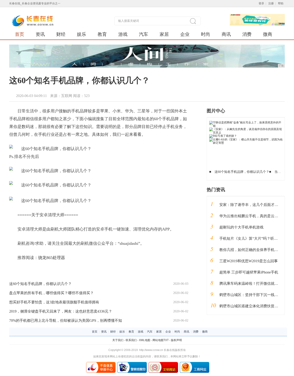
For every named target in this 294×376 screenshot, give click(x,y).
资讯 (40, 34)
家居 (164, 34)
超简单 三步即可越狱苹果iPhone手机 (248, 272)
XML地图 (144, 340)
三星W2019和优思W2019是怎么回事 (248, 261)
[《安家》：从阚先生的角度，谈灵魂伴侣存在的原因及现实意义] (246, 129)
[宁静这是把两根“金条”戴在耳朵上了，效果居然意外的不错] (246, 122)
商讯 (226, 34)
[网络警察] (132, 363)
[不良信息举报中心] (101, 363)
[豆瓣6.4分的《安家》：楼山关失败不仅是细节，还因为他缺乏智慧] (246, 139)
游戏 (122, 34)
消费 (247, 34)
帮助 (280, 3)
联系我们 (131, 340)
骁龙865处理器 (51, 257)
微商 (267, 34)
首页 (19, 34)
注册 (271, 3)
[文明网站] (163, 363)
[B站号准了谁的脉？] (223, 135)
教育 (102, 34)
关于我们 (117, 340)
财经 (60, 34)
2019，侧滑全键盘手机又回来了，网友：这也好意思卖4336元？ (60, 311)
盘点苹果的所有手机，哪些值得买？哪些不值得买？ (51, 293)
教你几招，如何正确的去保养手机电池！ (252, 250)
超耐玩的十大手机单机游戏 (241, 227)
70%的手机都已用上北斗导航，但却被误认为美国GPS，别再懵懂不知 (65, 320)
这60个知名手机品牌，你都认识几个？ (40, 284)
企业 (184, 34)
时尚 (205, 34)
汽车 (143, 34)
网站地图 (158, 340)
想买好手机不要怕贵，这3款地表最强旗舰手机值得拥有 (54, 302)
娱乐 (81, 34)
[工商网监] (194, 363)
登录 (261, 3)
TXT (166, 340)
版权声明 (176, 340)
